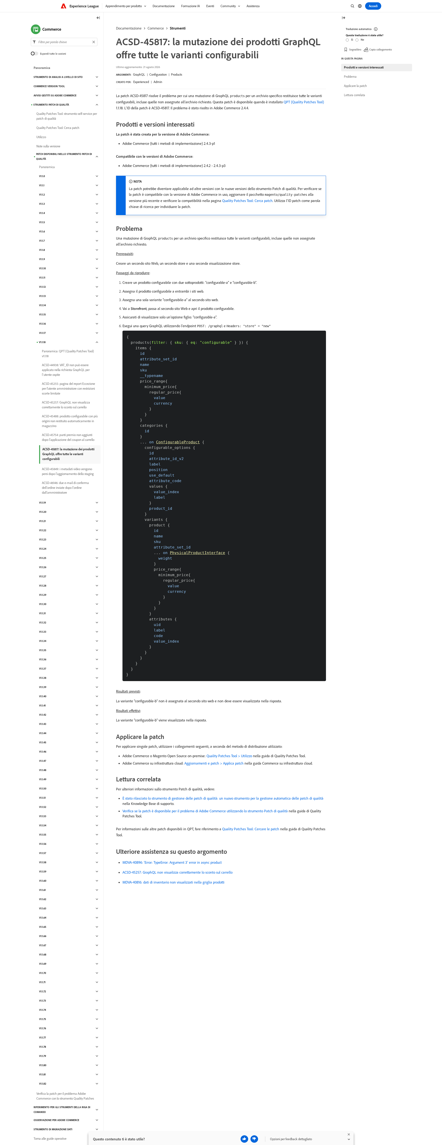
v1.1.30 (42, 604)
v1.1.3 (42, 203)
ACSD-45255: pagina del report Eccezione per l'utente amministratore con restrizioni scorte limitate (68, 388)
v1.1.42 (42, 714)
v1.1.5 (42, 222)
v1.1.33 (42, 631)
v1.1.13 (42, 296)
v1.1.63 (42, 908)
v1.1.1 (41, 185)
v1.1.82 (42, 1083)
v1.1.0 (42, 176)
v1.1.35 (42, 650)
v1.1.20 (42, 511)
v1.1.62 (42, 899)
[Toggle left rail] (98, 18)
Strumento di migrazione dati (53, 1129)
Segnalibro (355, 49)
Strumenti (178, 28)
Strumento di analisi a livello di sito (58, 77)
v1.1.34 (42, 641)
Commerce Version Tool (49, 86)
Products (176, 74)
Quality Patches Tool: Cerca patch (247, 200)
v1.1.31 (42, 613)
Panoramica (42, 68)
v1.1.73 (42, 1000)
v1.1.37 (42, 668)
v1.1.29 (42, 594)
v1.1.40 (42, 696)
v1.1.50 (42, 788)
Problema (350, 76)
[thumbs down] (254, 1139)
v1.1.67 (42, 945)
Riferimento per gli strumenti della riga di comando (62, 1110)
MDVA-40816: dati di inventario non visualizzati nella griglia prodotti (173, 882)
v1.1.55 (42, 834)
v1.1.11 (42, 277)
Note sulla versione (48, 146)
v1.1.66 (42, 936)
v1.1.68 (42, 954)
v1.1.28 (42, 585)
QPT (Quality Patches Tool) (304, 102)
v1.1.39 (42, 687)
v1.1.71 (42, 982)
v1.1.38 (42, 677)
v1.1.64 (42, 917)
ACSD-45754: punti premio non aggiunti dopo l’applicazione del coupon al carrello (68, 437)
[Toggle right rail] (343, 18)
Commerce (156, 28)
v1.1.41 (42, 705)
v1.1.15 (42, 314)
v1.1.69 (42, 963)
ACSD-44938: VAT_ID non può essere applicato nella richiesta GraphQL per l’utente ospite (66, 370)
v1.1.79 (42, 1056)
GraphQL (139, 74)
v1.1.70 (42, 973)
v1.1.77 (42, 1037)
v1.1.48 (42, 770)
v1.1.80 (42, 1065)
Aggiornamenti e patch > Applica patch (214, 763)
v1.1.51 (42, 797)
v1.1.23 (42, 539)
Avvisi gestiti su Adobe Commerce (55, 95)
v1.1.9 (42, 259)
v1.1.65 (42, 926)
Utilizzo (41, 137)
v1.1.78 (42, 1046)
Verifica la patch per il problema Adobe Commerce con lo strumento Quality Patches (65, 1096)
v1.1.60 (42, 880)
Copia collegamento (380, 49)
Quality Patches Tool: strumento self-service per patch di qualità (66, 116)
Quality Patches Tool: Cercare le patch (250, 829)
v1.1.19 (42, 502)
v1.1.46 (42, 751)
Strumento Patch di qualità (51, 104)
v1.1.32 (42, 622)
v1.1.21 (42, 521)
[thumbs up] (244, 1139)
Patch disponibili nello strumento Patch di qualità (64, 156)
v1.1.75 (42, 1019)
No (362, 39)
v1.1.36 (42, 659)
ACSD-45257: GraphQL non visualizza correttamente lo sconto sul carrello (177, 872)
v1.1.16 (42, 323)
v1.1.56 (42, 843)
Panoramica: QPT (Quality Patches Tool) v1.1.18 (68, 353)
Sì (352, 39)
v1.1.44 (42, 733)
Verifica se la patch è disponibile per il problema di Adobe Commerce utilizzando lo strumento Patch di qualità (205, 811)
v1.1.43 (42, 724)
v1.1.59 (42, 871)
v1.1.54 (42, 825)
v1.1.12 (42, 286)
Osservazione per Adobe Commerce (56, 1120)
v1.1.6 (42, 231)
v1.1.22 (42, 530)
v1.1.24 (42, 548)
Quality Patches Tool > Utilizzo (229, 755)
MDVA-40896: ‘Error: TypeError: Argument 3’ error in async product (172, 862)
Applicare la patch (355, 86)
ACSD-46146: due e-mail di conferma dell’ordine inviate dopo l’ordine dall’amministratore (65, 488)
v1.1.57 (42, 853)
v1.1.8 (42, 250)
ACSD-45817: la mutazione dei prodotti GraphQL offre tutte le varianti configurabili (68, 454)
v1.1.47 (42, 760)
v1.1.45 (42, 742)
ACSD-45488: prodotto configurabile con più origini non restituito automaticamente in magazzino (70, 421)
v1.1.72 (42, 991)
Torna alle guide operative (50, 1138)
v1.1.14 (42, 305)
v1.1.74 (42, 1010)
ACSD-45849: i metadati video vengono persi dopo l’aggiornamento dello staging (68, 471)
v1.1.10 (42, 268)
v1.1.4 (42, 213)
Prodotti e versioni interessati (364, 67)
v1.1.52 (42, 807)
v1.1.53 (42, 816)
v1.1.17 (42, 333)
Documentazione (129, 28)
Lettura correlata (354, 95)
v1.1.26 (42, 567)
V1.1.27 (42, 576)
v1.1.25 (42, 558)
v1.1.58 (42, 862)
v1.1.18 (42, 342)
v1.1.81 (42, 1074)
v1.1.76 (42, 1028)
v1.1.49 (42, 779)
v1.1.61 (42, 890)
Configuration (158, 74)
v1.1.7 (42, 240)
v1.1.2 (42, 194)
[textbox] (64, 42)
